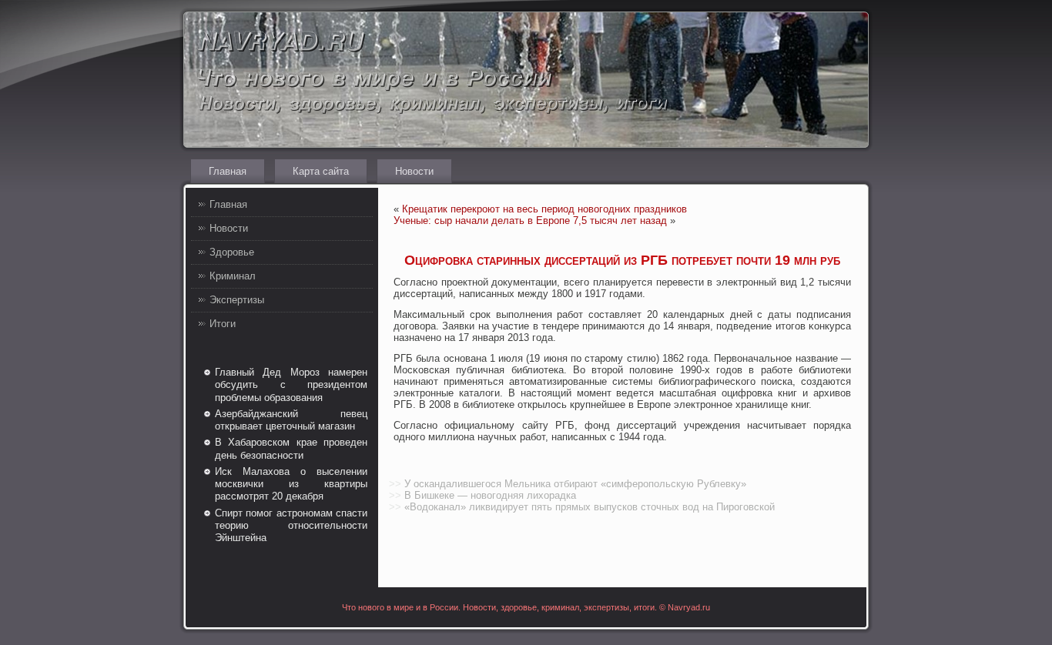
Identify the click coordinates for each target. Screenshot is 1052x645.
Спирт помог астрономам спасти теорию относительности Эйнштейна (291, 525)
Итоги (222, 323)
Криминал (232, 276)
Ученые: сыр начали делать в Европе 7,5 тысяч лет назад (530, 220)
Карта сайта (321, 171)
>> (395, 484)
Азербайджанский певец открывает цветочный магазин (291, 420)
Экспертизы (236, 300)
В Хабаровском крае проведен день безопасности (291, 448)
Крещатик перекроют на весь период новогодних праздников (544, 209)
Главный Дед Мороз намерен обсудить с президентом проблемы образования (291, 384)
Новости (414, 171)
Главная (227, 171)
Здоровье (231, 252)
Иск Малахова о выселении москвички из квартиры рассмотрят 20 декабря (291, 484)
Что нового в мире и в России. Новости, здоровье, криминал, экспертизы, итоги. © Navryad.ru (526, 607)
